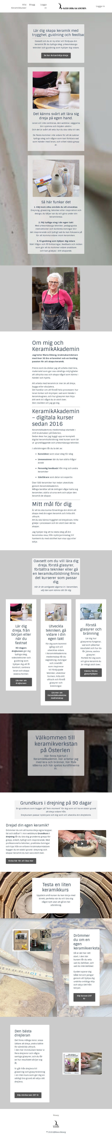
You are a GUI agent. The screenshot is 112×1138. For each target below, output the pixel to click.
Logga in (43, 6)
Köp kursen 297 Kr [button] (84, 997)
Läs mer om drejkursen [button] (21, 682)
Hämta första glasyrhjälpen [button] (91, 672)
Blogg (32, 4)
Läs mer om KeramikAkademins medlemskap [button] (57, 695)
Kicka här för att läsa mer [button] (21, 861)
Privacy (56, 1115)
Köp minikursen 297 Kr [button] (28, 1095)
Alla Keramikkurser (18, 6)
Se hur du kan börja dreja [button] (56, 55)
